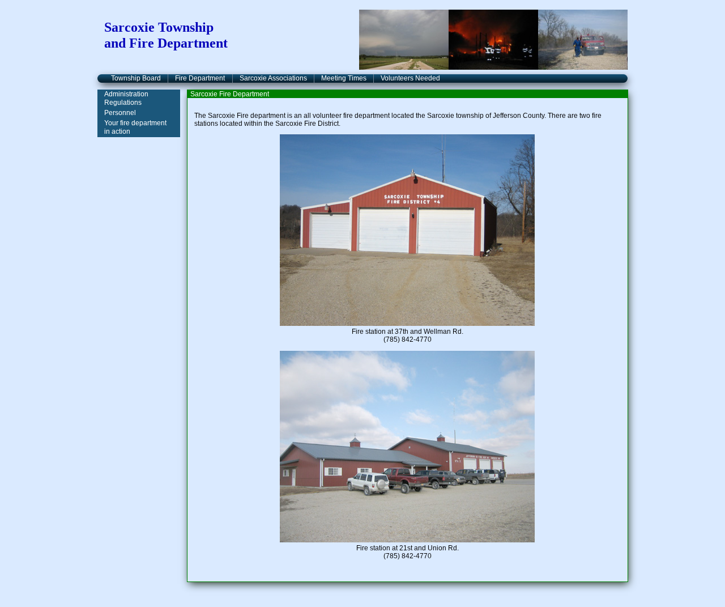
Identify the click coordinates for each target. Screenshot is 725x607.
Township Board (136, 78)
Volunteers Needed (410, 78)
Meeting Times (343, 78)
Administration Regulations (126, 98)
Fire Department (200, 78)
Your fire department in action (135, 127)
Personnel (120, 113)
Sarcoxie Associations (273, 78)
